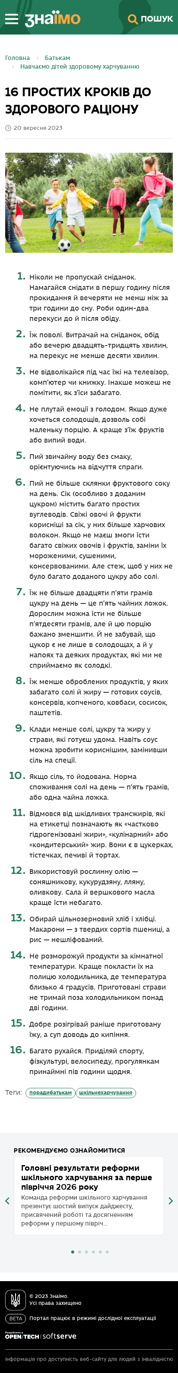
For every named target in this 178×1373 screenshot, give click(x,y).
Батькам (57, 58)
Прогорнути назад (7, 1201)
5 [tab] (100, 1252)
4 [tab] (93, 1252)
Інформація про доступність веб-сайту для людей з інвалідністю (89, 1359)
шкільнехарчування (105, 1093)
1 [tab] (72, 1252)
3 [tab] (86, 1252)
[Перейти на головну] (49, 19)
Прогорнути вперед (170, 1201)
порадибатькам (50, 1093)
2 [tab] (79, 1252)
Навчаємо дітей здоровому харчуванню (80, 66)
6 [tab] (107, 1252)
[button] (11, 19)
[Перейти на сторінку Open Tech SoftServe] (40, 1335)
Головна (17, 58)
